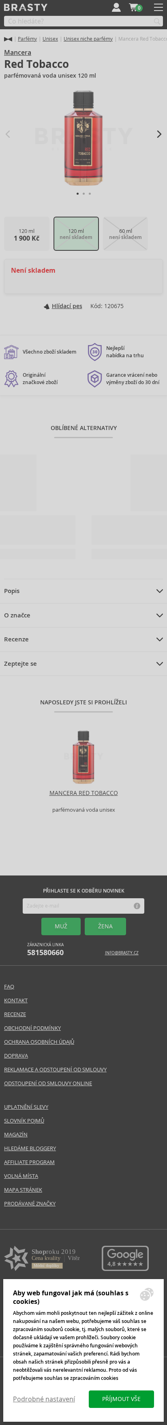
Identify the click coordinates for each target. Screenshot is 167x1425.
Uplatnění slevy (26, 1107)
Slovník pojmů (24, 1120)
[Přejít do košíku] (133, 7)
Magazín (16, 1134)
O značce (17, 615)
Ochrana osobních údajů (39, 1041)
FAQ (9, 986)
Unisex (50, 39)
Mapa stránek (23, 1189)
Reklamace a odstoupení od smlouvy (55, 1069)
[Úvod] (8, 39)
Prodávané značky (30, 1203)
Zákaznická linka (45, 949)
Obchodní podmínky (32, 1028)
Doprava (16, 1055)
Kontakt (16, 1000)
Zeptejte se (20, 664)
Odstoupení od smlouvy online (48, 1083)
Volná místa (21, 1176)
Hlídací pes (67, 306)
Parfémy (27, 39)
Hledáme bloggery (30, 1148)
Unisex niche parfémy (88, 39)
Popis (11, 591)
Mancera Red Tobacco (83, 793)
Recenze (16, 639)
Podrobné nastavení (44, 1399)
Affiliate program (29, 1162)
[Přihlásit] (116, 7)
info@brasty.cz (122, 953)
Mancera (17, 52)
